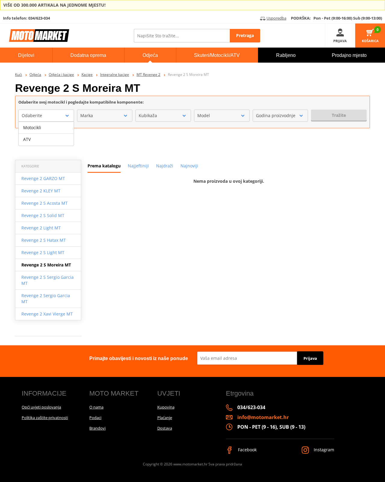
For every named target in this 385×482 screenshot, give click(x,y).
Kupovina (165, 407)
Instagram (323, 449)
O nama (96, 407)
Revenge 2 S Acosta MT (44, 203)
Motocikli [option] (32, 127)
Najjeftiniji (138, 166)
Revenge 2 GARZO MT (43, 178)
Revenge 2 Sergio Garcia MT (45, 298)
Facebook (247, 449)
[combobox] (46, 116)
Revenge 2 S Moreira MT (46, 265)
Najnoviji (189, 166)
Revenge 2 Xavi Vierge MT (47, 314)
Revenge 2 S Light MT (42, 252)
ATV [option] (27, 139)
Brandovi (97, 428)
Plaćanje (164, 417)
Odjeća (35, 74)
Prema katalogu (104, 166)
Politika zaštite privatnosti (45, 417)
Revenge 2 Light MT (41, 228)
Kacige (87, 74)
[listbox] (46, 133)
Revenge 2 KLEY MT (40, 191)
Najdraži (164, 166)
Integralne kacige (114, 74)
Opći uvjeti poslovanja (41, 407)
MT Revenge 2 (148, 74)
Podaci (95, 417)
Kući (18, 74)
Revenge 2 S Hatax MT (43, 240)
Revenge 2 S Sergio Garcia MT (47, 280)
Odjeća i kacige (61, 74)
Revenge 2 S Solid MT (42, 215)
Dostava (164, 428)
